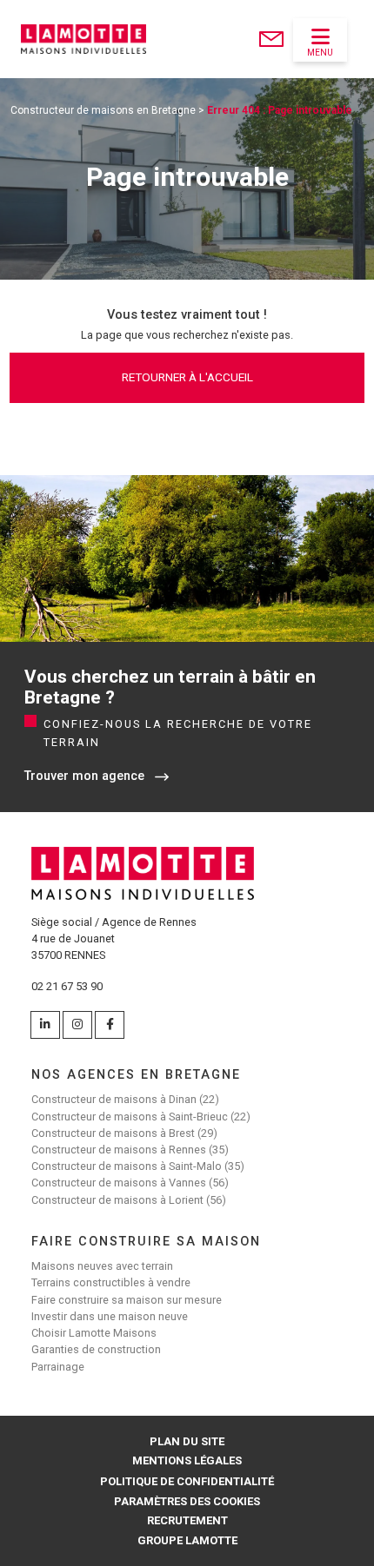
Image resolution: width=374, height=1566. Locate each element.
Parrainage (57, 1366)
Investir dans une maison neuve (109, 1316)
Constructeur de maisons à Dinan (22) (125, 1099)
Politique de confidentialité (187, 1481)
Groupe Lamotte (187, 1540)
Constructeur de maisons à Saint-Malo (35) (137, 1166)
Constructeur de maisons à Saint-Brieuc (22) (140, 1116)
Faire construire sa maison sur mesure (126, 1299)
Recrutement (187, 1520)
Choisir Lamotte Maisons (94, 1332)
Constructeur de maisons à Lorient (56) (128, 1199)
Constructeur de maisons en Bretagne (103, 110)
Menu (320, 52)
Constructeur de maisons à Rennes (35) (130, 1149)
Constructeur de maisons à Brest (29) (124, 1133)
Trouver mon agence (84, 776)
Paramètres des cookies (187, 1501)
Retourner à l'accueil (187, 377)
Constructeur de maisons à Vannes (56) (130, 1182)
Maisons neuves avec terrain (102, 1265)
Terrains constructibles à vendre (110, 1282)
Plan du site (187, 1441)
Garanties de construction (96, 1349)
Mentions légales (187, 1460)
